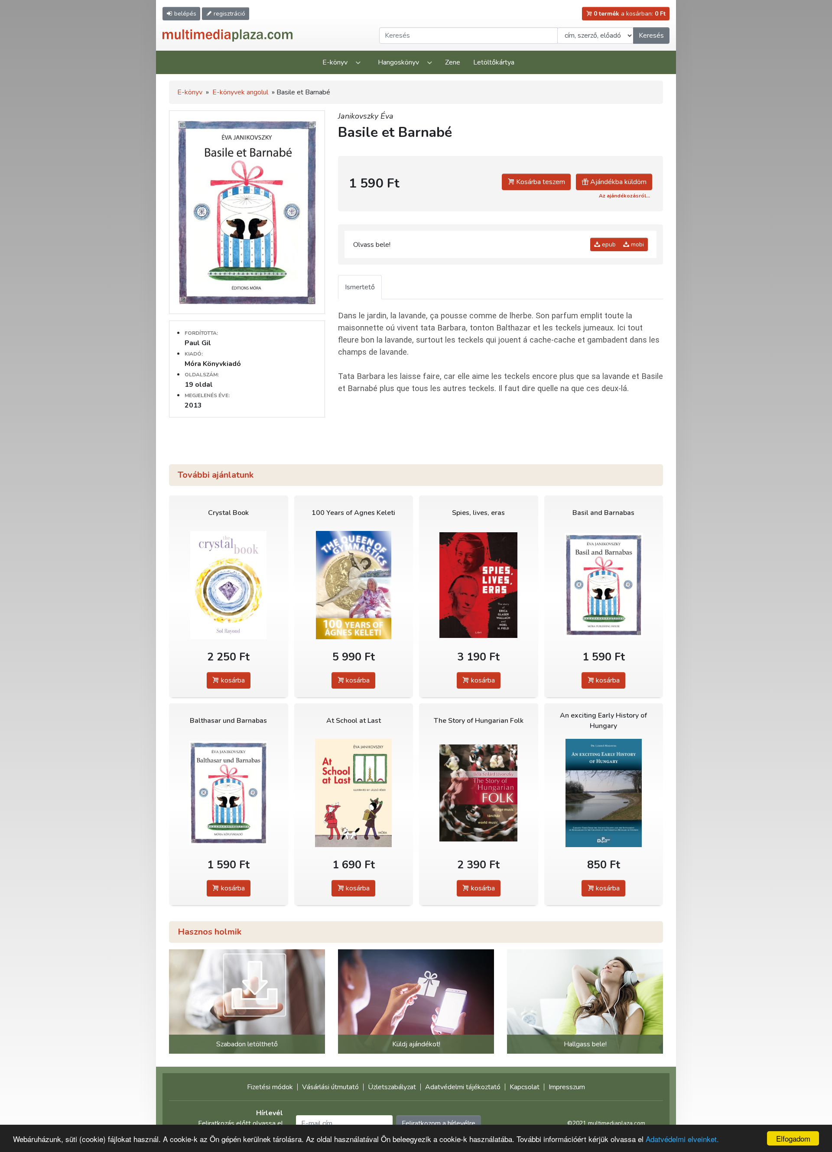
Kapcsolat (525, 1087)
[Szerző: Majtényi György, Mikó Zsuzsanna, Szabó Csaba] (479, 585)
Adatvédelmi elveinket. (682, 1138)
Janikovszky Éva (365, 116)
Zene (452, 62)
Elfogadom (793, 1138)
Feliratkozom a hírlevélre (438, 1123)
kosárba (232, 680)
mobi (636, 244)
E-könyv (335, 62)
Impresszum (567, 1087)
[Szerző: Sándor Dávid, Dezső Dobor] (354, 585)
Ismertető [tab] (360, 287)
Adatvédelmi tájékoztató (462, 1087)
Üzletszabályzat (392, 1087)
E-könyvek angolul (240, 92)
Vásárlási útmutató (330, 1087)
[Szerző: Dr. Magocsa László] (604, 793)
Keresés (651, 35)
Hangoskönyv (398, 62)
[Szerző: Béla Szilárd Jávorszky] (479, 793)
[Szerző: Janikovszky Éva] (604, 585)
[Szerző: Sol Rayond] (229, 585)
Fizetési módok (270, 1087)
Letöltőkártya (493, 62)
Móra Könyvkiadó (213, 364)
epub (608, 244)
